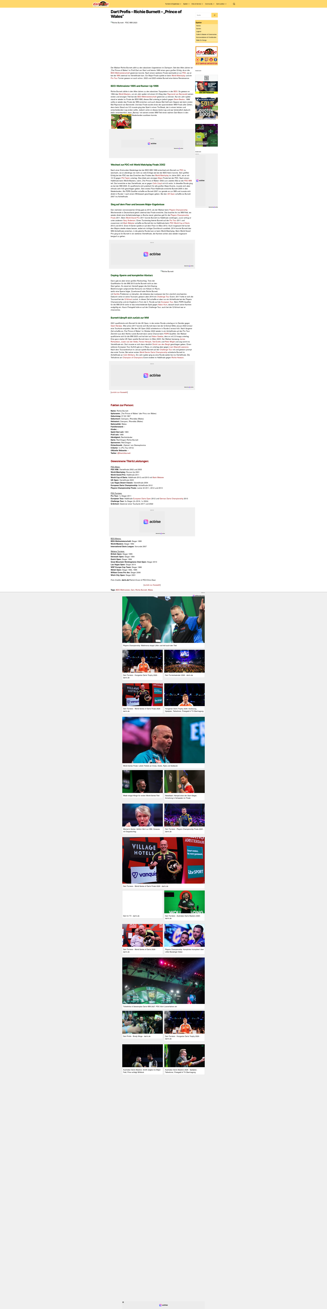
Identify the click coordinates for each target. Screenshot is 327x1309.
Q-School (128, 299)
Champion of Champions (133, 357)
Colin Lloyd (157, 183)
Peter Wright (170, 341)
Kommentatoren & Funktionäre (206, 37)
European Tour (167, 302)
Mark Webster (129, 223)
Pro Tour (114, 78)
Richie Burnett (141, 590)
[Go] (214, 15)
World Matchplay (178, 75)
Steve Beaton (179, 99)
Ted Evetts (156, 341)
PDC (184, 73)
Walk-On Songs (201, 40)
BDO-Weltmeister (123, 590)
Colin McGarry (129, 355)
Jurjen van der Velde (129, 341)
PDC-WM (188, 180)
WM (118, 75)
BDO (175, 91)
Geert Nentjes (116, 325)
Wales (150, 590)
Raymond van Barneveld (177, 94)
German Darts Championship (171, 498)
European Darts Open (142, 498)
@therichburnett (123, 453)
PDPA (166, 333)
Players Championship (178, 209)
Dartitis (116, 294)
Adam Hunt (162, 304)
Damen (198, 28)
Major (160, 178)
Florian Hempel (145, 341)
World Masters (125, 94)
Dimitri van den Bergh (161, 344)
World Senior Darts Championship (153, 352)
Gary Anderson (129, 220)
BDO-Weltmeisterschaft (120, 73)
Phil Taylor (125, 178)
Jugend (198, 31)
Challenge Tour (163, 296)
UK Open (171, 194)
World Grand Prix (133, 217)
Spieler (185, 4)
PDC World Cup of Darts (180, 223)
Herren (198, 25)
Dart (132, 590)
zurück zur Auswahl (119, 392)
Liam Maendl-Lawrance (178, 347)
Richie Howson (178, 357)
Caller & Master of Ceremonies (206, 34)
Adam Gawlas (157, 336)
